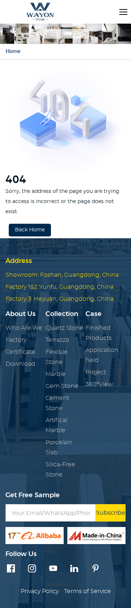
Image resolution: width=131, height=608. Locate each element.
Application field (102, 355)
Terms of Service (87, 591)
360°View (99, 384)
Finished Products (99, 333)
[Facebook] (10, 569)
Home (12, 51)
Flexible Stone (56, 357)
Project (96, 372)
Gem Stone (61, 386)
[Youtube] (53, 569)
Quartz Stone (64, 328)
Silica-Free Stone (60, 470)
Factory (16, 340)
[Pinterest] (95, 569)
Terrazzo (57, 340)
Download (20, 364)
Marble (55, 374)
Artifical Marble (56, 425)
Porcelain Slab (58, 447)
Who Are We (23, 328)
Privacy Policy (39, 591)
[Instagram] (32, 569)
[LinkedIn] (74, 569)
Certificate (20, 352)
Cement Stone (57, 403)
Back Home (30, 229)
